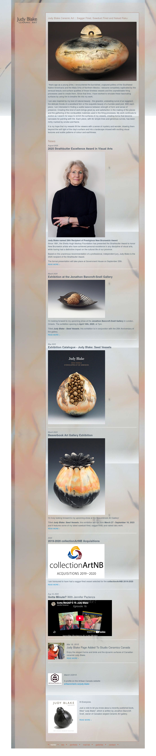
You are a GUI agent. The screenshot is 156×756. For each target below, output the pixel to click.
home (53, 744)
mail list (86, 744)
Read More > (54, 264)
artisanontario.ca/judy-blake (76, 683)
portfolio (73, 744)
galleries (99, 744)
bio (62, 744)
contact (112, 744)
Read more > (73, 658)
